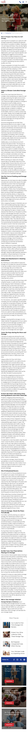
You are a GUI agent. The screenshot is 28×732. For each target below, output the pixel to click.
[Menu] (26, 2)
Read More (9, 681)
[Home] (1, 33)
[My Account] (23, 2)
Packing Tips (14, 15)
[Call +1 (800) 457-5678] (20, 2)
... (3, 33)
